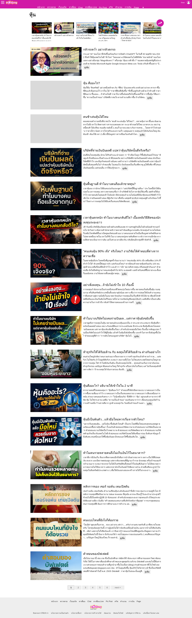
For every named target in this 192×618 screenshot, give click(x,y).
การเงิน (128, 7)
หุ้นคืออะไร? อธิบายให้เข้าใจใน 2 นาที (108, 385)
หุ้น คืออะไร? (91, 83)
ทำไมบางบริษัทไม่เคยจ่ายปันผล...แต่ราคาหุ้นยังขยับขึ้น (118, 318)
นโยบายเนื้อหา (76, 613)
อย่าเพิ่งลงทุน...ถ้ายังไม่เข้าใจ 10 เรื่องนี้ (108, 285)
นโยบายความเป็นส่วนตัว (60, 613)
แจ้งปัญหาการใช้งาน (133, 613)
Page (136, 7)
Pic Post (103, 7)
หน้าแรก (41, 7)
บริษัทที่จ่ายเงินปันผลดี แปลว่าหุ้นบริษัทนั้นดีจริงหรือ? (117, 150)
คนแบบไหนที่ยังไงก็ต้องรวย (100, 520)
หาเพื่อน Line (91, 7)
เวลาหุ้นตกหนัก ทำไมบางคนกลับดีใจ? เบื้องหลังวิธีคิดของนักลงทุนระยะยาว (122, 220)
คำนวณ (118, 7)
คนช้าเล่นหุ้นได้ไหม (95, 116)
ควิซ (111, 7)
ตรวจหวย (51, 7)
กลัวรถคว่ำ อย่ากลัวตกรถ (99, 49)
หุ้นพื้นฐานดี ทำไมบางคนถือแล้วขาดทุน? (109, 184)
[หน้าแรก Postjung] (11, 2)
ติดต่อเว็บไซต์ (118, 613)
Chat (80, 7)
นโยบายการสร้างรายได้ (92, 613)
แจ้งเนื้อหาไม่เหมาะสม (151, 613)
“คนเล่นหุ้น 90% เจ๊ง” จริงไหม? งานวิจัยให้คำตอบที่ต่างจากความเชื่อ (121, 254)
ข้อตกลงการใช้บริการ (40, 613)
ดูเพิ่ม (86, 67)
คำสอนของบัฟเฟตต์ (96, 553)
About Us (107, 613)
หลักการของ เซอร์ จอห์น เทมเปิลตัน (106, 486)
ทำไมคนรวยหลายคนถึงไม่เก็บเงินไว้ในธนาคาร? (114, 453)
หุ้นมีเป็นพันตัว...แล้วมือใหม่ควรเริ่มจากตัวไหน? (114, 419)
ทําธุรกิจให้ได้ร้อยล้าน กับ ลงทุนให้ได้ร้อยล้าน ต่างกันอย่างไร (121, 352)
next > (118, 587)
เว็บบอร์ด (62, 7)
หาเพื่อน (72, 7)
